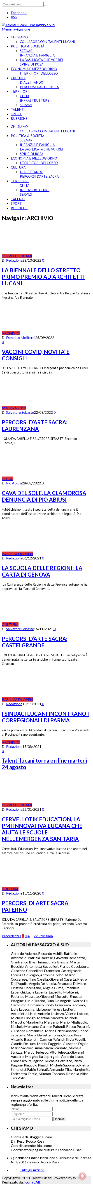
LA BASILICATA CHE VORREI (41, 59)
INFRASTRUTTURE (34, 100)
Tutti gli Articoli (32, 1170)
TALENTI (18, 109)
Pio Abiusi (14, 483)
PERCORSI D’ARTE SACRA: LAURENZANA (34, 425)
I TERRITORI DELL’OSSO (39, 73)
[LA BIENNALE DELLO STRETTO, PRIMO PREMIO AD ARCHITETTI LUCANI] (57, 256)
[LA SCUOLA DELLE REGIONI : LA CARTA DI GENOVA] (58, 554)
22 (36, 936)
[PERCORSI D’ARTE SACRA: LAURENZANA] (50, 408)
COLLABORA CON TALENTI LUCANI (47, 41)
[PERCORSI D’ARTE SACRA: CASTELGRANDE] (43, 624)
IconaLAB (32, 1182)
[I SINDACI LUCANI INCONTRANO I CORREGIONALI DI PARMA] (58, 699)
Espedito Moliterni (20, 337)
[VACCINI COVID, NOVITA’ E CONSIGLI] (44, 333)
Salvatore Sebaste (20, 412)
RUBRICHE (19, 118)
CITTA (24, 96)
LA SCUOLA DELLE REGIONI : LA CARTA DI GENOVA (42, 571)
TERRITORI (20, 91)
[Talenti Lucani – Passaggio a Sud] (28, 25)
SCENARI (27, 50)
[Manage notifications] (82, 1176)
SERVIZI (26, 105)
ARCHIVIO (11, 333)
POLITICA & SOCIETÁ (27, 46)
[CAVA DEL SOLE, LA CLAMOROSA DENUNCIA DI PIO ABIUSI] (37, 479)
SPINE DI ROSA (31, 64)
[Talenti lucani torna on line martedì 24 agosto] (39, 742)
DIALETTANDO (31, 82)
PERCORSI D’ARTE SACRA (39, 87)
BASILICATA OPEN (17, 554)
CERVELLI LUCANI (17, 256)
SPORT (16, 114)
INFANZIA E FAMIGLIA (37, 55)
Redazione (14, 260)
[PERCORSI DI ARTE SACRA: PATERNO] (43, 889)
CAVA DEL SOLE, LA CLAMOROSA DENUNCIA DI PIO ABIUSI (44, 496)
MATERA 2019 (14, 408)
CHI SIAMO (19, 37)
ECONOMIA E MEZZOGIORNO (34, 68)
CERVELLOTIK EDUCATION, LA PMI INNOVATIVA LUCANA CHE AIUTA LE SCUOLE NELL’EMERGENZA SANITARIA (42, 829)
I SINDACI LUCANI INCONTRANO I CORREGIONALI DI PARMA (45, 716)
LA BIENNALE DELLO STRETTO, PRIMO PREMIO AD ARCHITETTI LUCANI (43, 277)
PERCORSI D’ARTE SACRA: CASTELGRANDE (34, 641)
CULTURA (18, 77)
